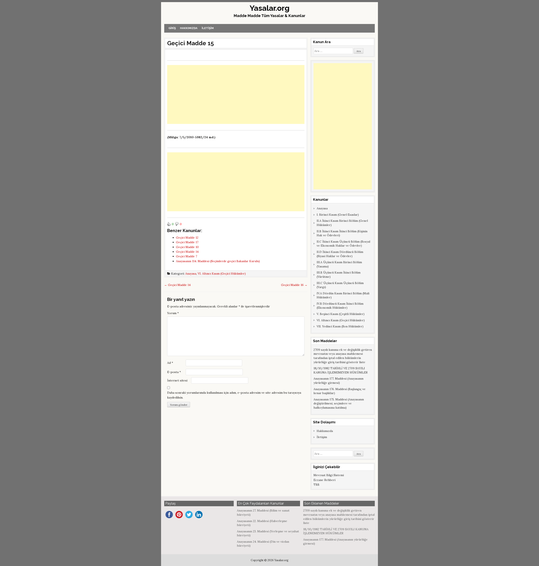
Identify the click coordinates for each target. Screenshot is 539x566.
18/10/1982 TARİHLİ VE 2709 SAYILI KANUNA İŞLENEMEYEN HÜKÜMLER (341, 370)
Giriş (172, 28)
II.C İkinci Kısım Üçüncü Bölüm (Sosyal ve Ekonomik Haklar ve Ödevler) (343, 244)
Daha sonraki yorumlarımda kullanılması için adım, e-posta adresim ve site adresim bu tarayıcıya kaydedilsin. (234, 395)
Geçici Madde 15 (190, 43)
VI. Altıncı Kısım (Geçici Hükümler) (222, 273)
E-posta (174, 372)
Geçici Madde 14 (177, 285)
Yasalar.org (270, 8)
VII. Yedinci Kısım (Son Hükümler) (340, 326)
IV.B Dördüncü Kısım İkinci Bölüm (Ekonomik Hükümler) (340, 306)
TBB (316, 484)
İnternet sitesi (177, 380)
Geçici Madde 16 (294, 285)
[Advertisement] (235, 94)
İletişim (208, 28)
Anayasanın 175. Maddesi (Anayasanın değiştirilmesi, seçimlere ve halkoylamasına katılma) (339, 403)
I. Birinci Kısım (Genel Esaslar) (338, 215)
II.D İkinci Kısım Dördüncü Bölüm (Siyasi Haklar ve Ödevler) (340, 254)
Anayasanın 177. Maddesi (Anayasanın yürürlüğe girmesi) (338, 381)
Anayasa (190, 273)
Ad (170, 363)
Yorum (173, 313)
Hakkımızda (188, 28)
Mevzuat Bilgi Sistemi (329, 475)
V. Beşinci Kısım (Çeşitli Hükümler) (340, 314)
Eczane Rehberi (324, 480)
